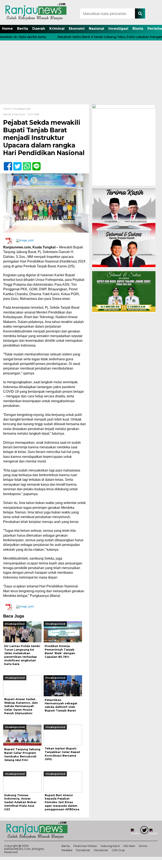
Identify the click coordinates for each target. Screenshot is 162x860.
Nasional (96, 29)
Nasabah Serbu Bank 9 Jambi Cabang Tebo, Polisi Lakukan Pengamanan (105, 36)
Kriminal (57, 29)
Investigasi (118, 29)
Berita (22, 29)
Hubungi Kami (110, 846)
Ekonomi (77, 29)
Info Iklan (129, 846)
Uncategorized (21, 108)
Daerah (38, 29)
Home (7, 29)
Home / (8, 108)
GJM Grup (118, 850)
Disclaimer (83, 850)
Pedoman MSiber (85, 846)
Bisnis (137, 29)
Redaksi (67, 850)
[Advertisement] (81, 72)
